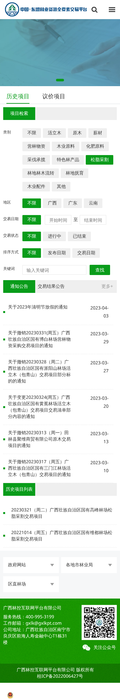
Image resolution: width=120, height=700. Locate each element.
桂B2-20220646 (60, 689)
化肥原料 (95, 146)
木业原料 (66, 146)
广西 (52, 203)
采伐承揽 (36, 160)
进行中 (54, 236)
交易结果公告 (51, 286)
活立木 (54, 133)
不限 (31, 133)
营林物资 (36, 146)
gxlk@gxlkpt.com (44, 623)
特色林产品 (68, 160)
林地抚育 (75, 173)
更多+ (107, 286)
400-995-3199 (40, 617)
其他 (61, 186)
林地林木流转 (40, 173)
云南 (93, 203)
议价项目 (53, 96)
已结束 (79, 236)
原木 (77, 133)
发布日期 (57, 253)
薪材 (97, 133)
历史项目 (17, 96)
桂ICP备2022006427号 (60, 676)
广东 (72, 203)
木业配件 (36, 186)
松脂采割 (99, 160)
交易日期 (86, 253)
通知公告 (19, 286)
